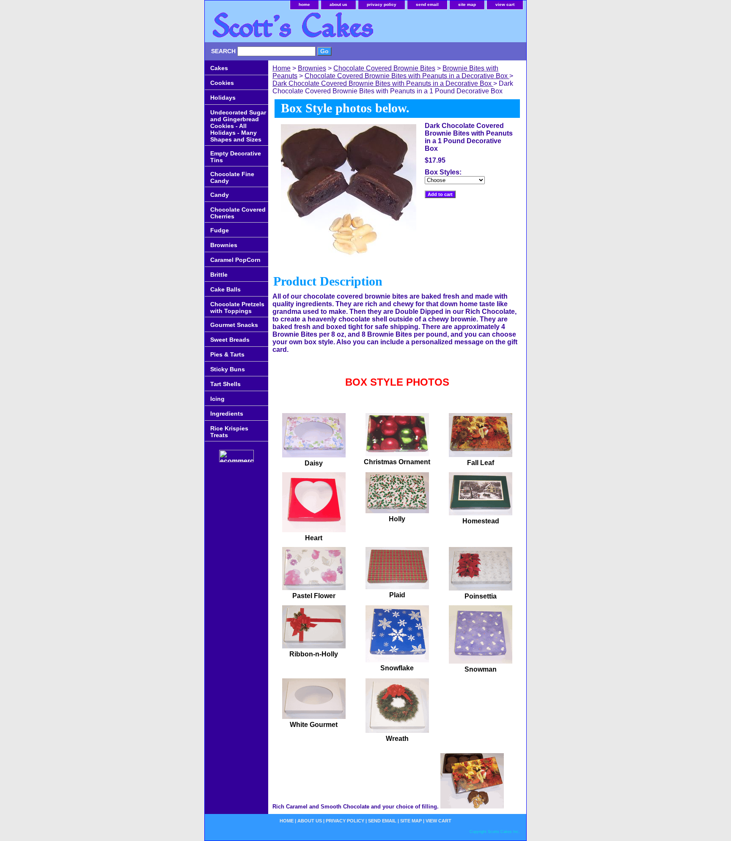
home (304, 4)
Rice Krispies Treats (229, 431)
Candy (219, 194)
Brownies (312, 68)
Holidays (223, 97)
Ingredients (226, 413)
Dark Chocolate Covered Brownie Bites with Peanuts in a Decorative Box (382, 83)
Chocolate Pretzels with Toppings (237, 307)
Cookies (222, 82)
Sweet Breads (230, 339)
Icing (217, 398)
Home (281, 68)
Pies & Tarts (227, 354)
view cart (504, 4)
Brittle (219, 274)
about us (338, 4)
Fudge (219, 230)
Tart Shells (225, 384)
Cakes (219, 68)
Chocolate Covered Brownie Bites (384, 68)
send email (427, 4)
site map (467, 4)
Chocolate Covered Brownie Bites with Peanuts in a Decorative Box (407, 75)
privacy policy (381, 4)
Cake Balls (225, 289)
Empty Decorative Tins (235, 156)
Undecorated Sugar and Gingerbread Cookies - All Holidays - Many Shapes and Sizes (238, 126)
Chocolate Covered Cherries (238, 213)
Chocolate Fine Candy (232, 177)
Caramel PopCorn (235, 259)
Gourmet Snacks (234, 324)
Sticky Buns (227, 369)
